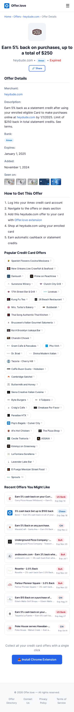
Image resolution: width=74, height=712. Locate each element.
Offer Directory (11, 701)
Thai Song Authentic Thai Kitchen (30, 314)
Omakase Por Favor (49, 407)
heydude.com (31, 16)
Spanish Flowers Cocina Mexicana (31, 260)
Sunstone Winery (22, 283)
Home (7, 16)
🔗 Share (37, 68)
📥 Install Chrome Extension (37, 659)
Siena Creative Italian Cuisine (28, 392)
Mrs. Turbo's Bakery (23, 307)
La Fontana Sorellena (23, 454)
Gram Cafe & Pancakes (24, 345)
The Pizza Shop (52, 430)
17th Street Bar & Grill (24, 291)
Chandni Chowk (21, 338)
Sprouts (17, 477)
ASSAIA (46, 438)
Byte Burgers (19, 399)
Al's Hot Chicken (21, 430)
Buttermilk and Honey (24, 384)
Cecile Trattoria (20, 438)
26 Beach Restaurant (51, 299)
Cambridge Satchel (22, 376)
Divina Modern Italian (45, 353)
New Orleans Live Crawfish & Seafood (33, 268)
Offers (17, 16)
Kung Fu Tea (19, 299)
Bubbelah (53, 307)
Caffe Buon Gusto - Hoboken (28, 368)
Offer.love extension (28, 220)
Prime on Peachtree (46, 276)
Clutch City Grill (53, 283)
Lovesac (53, 291)
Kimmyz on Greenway (24, 446)
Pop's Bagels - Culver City (26, 423)
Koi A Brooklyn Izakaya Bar (26, 330)
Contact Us (28, 701)
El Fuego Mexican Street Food (29, 469)
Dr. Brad (16, 353)
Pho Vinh (55, 345)
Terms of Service (61, 701)
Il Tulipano (46, 399)
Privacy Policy (43, 701)
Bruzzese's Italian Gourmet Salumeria (33, 322)
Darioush (17, 276)
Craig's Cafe (19, 407)
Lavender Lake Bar (22, 461)
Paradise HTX (19, 415)
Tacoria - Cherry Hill (23, 361)
